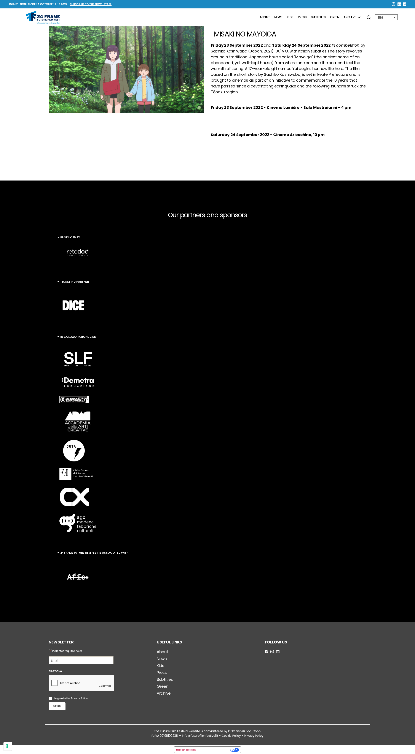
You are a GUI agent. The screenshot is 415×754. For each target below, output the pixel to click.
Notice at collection (186, 749)
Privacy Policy (79, 698)
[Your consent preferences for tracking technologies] (7, 746)
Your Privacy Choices (214, 749)
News (278, 17)
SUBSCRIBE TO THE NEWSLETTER (91, 4)
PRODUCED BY (70, 237)
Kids (290, 17)
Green (334, 17)
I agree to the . (71, 698)
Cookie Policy (231, 735)
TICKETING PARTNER (74, 282)
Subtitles (318, 17)
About (265, 17)
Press (302, 17)
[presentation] (81, 683)
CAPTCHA (55, 671)
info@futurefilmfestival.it (200, 735)
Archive (349, 17)
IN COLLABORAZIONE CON (78, 337)
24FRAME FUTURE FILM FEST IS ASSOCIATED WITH (94, 553)
